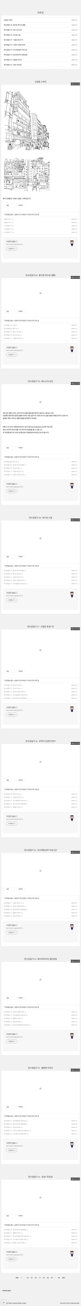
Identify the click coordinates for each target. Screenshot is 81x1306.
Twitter (10, 1303)
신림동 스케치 (8, 20)
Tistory (68, 1303)
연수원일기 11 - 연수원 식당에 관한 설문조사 (16, 1025)
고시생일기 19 (8, 225)
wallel (77, 1303)
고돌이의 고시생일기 (20, 214)
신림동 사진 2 (7, 219)
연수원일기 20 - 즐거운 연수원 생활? (15, 25)
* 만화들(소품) (8, 214)
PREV (17, 1277)
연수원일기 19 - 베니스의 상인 (13, 30)
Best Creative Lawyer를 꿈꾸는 (14, 244)
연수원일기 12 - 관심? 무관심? (13, 65)
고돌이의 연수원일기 (20, 320)
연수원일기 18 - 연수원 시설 (12, 35)
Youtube (20, 1303)
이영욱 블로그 (12, 241)
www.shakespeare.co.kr (38, 427)
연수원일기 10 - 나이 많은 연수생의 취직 (15, 1134)
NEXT (63, 1277)
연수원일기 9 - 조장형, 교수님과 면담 (14, 1242)
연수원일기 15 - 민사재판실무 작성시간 (15, 50)
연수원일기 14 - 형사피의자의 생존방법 (15, 55)
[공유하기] (10, 205)
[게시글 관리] (13, 205)
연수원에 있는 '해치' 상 (10, 328)
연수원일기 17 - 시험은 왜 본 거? (13, 40)
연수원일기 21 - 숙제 (9, 325)
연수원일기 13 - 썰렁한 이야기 (13, 60)
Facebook (14, 1303)
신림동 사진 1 (7, 222)
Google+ (24, 1303)
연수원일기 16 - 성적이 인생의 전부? (15, 45)
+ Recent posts (6, 1290)
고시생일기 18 (8, 229)
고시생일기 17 (8, 232)
